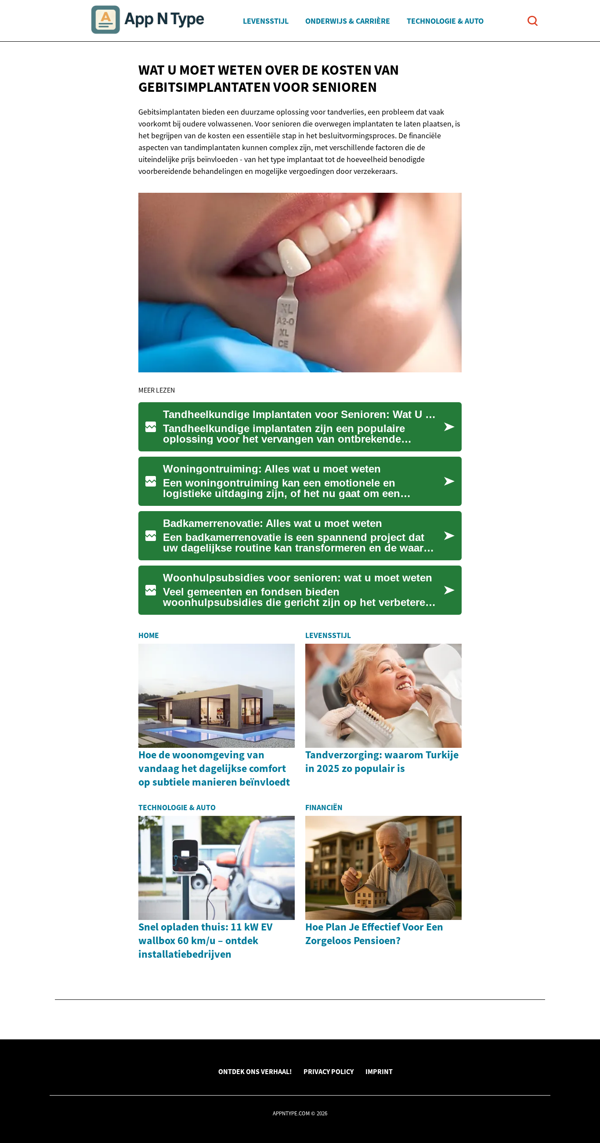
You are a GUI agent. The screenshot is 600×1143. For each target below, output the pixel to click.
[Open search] (533, 21)
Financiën (324, 807)
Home (148, 635)
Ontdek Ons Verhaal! (255, 1071)
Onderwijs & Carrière (347, 21)
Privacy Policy (329, 1071)
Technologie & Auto (445, 21)
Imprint (379, 1071)
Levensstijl (266, 21)
